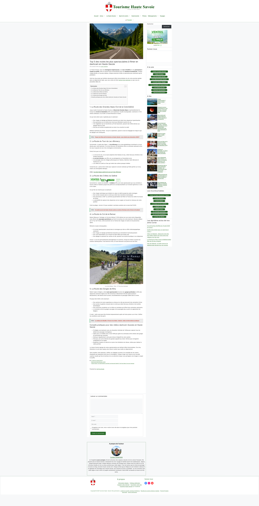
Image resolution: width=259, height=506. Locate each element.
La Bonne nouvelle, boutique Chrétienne (130, 491)
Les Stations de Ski (159, 87)
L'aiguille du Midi (159, 206)
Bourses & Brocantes (159, 92)
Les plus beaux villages (159, 82)
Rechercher (150, 24)
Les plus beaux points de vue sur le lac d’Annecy (107, 172)
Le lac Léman (159, 201)
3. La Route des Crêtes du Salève (99, 91)
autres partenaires (132, 492)
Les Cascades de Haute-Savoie (159, 85)
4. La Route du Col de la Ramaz (99, 93)
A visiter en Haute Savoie (97, 360)
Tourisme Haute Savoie (126, 486)
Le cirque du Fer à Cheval (159, 203)
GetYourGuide (100, 369)
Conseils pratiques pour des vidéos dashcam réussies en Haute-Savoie (108, 97)
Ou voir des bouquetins (159, 214)
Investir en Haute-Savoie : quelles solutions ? (161, 135)
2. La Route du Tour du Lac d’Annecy (100, 90)
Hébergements (152, 16)
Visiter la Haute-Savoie (159, 71)
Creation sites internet (123, 485)
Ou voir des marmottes (159, 211)
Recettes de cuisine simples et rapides (150, 491)
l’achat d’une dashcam (125, 80)
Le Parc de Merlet (159, 216)
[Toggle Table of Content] (124, 86)
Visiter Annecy (159, 74)
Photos (144, 16)
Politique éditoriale (135, 483)
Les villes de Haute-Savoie (159, 79)
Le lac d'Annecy (159, 198)
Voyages (162, 16)
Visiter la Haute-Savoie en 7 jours (159, 195)
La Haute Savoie (111, 16)
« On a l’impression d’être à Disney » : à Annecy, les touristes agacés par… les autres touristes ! (162, 160)
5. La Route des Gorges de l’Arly (99, 95)
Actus (101, 16)
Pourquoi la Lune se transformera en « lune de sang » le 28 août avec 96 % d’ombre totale (162, 110)
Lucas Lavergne (116, 457)
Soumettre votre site (136, 485)
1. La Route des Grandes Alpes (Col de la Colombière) (104, 88)
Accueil (96, 16)
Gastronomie (135, 16)
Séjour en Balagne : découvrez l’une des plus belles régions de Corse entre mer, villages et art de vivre (158, 235)
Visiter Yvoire (159, 209)
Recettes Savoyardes (159, 90)
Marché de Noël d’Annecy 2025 (98, 362)
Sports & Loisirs (123, 16)
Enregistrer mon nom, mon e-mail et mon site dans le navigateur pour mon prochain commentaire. (114, 428)
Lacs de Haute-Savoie (159, 76)
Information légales (123, 483)
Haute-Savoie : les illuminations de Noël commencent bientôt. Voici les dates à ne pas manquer (112, 363)
